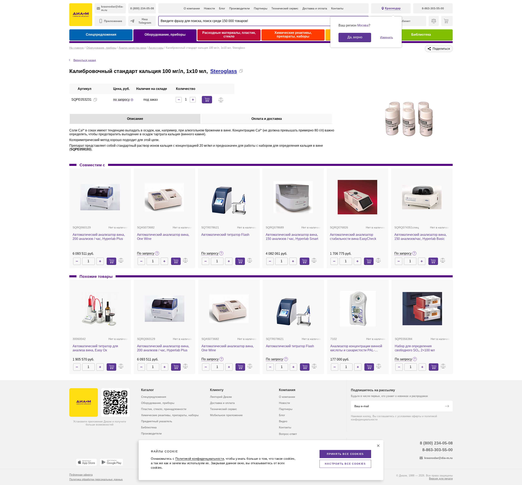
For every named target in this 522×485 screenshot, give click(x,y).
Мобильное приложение (226, 415)
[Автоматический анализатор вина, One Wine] (164, 197)
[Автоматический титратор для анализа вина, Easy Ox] (100, 308)
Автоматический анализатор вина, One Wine (163, 236)
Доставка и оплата (314, 8)
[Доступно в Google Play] (111, 462)
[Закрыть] (378, 445)
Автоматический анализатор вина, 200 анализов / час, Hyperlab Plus (99, 236)
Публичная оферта (81, 474)
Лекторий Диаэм (221, 396)
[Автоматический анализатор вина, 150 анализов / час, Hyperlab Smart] (293, 197)
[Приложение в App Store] (86, 462)
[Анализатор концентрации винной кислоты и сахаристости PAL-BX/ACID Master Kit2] (358, 308)
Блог (222, 8)
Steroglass (223, 71)
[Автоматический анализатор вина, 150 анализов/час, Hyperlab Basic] (422, 197)
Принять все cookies (345, 454)
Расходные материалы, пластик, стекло (229, 34)
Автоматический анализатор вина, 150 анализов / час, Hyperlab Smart (292, 236)
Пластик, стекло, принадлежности (163, 409)
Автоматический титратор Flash (225, 234)
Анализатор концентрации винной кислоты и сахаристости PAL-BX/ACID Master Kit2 (356, 348)
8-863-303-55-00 (437, 450)
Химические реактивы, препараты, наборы (293, 34)
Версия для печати (441, 478)
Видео (283, 421)
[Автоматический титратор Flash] (229, 197)
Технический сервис (284, 8)
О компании (192, 8)
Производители (239, 8)
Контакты (337, 8)
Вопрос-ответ (288, 433)
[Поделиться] (247, 71)
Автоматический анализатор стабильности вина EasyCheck (353, 236)
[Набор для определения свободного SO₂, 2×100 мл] (422, 308)
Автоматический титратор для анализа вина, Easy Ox (95, 348)
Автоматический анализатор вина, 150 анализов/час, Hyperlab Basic (420, 236)
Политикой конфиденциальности (199, 458)
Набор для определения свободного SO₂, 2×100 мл (415, 348)
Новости (209, 8)
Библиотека (421, 34)
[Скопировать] (241, 71)
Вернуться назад (84, 60)
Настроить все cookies (345, 463)
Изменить (386, 37)
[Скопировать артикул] (95, 100)
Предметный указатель (156, 421)
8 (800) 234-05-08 (436, 443)
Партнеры (260, 8)
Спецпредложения (101, 34)
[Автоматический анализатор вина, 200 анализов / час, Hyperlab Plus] (100, 197)
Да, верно (354, 37)
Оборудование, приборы (165, 34)
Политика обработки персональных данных (96, 479)
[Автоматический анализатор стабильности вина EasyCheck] (357, 197)
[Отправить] (447, 406)
